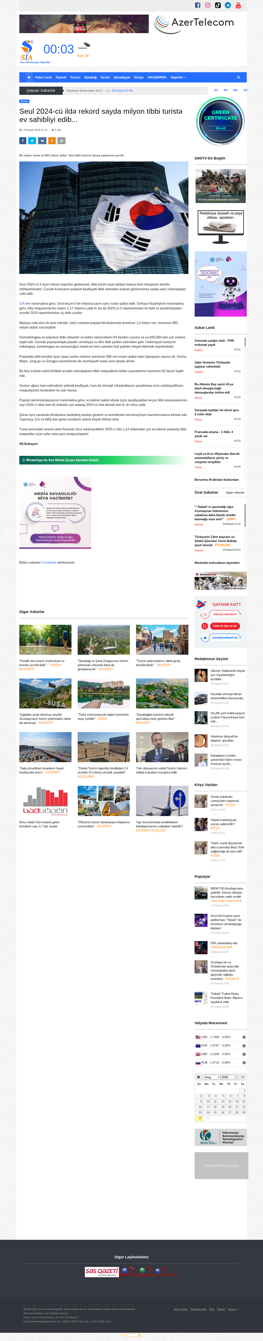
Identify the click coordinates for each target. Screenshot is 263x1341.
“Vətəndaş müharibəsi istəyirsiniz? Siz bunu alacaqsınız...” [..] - (118, 90)
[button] (239, 77)
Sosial (105, 77)
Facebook (49, 562)
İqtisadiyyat (122, 77)
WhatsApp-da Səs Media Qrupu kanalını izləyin (62, 460)
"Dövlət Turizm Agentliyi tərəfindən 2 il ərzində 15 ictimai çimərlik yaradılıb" (103, 772)
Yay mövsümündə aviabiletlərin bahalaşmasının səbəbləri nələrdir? (160, 826)
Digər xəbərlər (235, 492)
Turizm (75, 77)
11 (215, 1101)
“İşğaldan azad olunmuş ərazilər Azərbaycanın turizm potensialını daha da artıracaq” (45, 718)
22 (243, 1107)
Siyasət (61, 77)
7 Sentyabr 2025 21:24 (34, 130)
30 (200, 1118)
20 (229, 1107)
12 (222, 1101)
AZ (216, 90)
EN (235, 90)
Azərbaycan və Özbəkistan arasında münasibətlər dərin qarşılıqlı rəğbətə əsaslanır (225, 970)
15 (243, 1101)
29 (243, 1112)
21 (236, 1107)
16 (200, 1107)
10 (208, 1101)
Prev (201, 186)
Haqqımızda (198, 1309)
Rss (211, 1309)
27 (229, 1112)
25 (214, 1112)
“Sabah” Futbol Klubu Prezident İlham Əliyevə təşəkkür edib (226, 998)
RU (226, 90)
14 (236, 1101)
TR (245, 90)
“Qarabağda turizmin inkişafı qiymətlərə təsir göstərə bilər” (156, 718)
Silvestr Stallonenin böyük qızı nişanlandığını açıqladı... (228, 675)
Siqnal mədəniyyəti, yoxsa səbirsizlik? (224, 824)
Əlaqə (221, 1309)
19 (222, 1107)
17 (208, 1107)
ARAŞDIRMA (157, 77)
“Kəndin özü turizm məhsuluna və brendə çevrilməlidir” (41, 665)
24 (208, 1112)
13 (229, 1101)
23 (200, 1112)
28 (236, 1112)
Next (240, 186)
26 (222, 1112)
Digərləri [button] (177, 77)
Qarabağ (90, 77)
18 (214, 1107)
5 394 (57, 130)
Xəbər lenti (43, 77)
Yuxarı (232, 1309)
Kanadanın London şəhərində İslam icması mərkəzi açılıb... (226, 759)
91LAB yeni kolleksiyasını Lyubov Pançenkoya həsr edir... (228, 717)
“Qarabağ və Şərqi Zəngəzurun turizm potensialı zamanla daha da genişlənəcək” (103, 665)
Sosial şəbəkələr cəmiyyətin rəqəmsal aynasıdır (225, 801)
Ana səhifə (181, 1309)
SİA (22, 303)
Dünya (138, 77)
